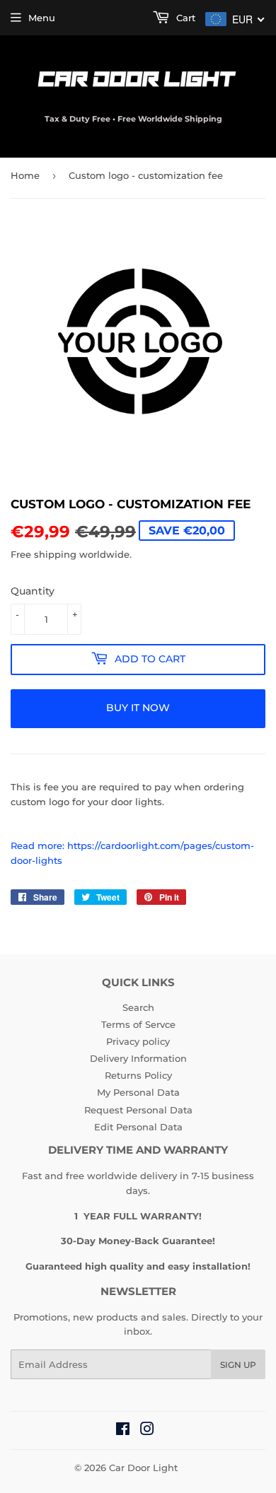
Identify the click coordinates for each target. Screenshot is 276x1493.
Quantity (32, 591)
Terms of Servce (138, 1024)
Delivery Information (138, 1058)
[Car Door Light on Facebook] (122, 1430)
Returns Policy (138, 1075)
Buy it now (138, 707)
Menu (41, 17)
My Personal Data (138, 1092)
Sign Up (238, 1364)
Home (25, 175)
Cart (184, 17)
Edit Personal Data (138, 1126)
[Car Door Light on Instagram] (147, 1430)
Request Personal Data (138, 1110)
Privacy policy (138, 1041)
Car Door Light (143, 1467)
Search (138, 1007)
